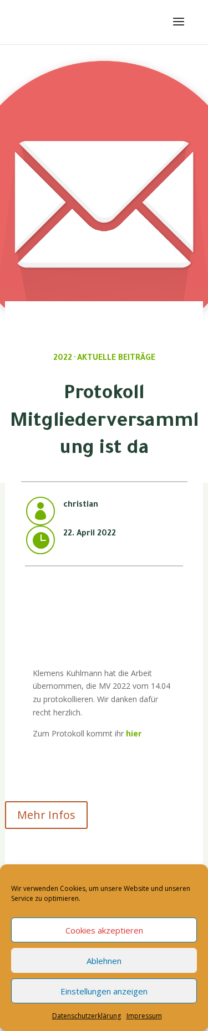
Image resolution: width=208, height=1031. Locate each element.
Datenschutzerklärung (86, 1015)
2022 (62, 358)
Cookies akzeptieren (104, 930)
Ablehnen (104, 960)
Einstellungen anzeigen (104, 991)
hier (132, 733)
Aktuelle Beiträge (116, 358)
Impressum (144, 1015)
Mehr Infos (46, 814)
